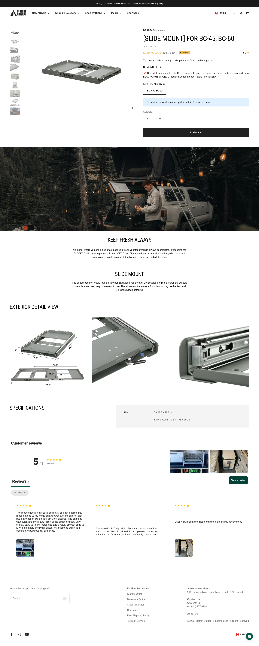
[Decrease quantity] (147, 118)
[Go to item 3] (15, 50)
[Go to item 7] (15, 85)
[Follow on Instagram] (19, 634)
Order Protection (135, 604)
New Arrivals (39, 13)
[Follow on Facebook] (12, 634)
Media (114, 13)
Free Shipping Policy (138, 615)
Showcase (133, 13)
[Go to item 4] (15, 59)
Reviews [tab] (20, 481)
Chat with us (193, 603)
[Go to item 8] (15, 93)
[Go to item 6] (15, 76)
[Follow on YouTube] (27, 634)
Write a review (238, 480)
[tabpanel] (129, 526)
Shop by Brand (93, 13)
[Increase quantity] (160, 118)
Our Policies (133, 610)
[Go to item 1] (15, 32)
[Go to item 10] (15, 111)
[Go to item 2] (15, 41)
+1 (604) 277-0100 (197, 606)
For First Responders (138, 588)
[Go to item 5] (15, 67)
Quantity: (148, 112)
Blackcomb (159, 30)
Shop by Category (65, 13)
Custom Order (134, 594)
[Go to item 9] (15, 102)
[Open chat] (249, 636)
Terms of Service (136, 621)
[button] (189, 461)
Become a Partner (136, 599)
